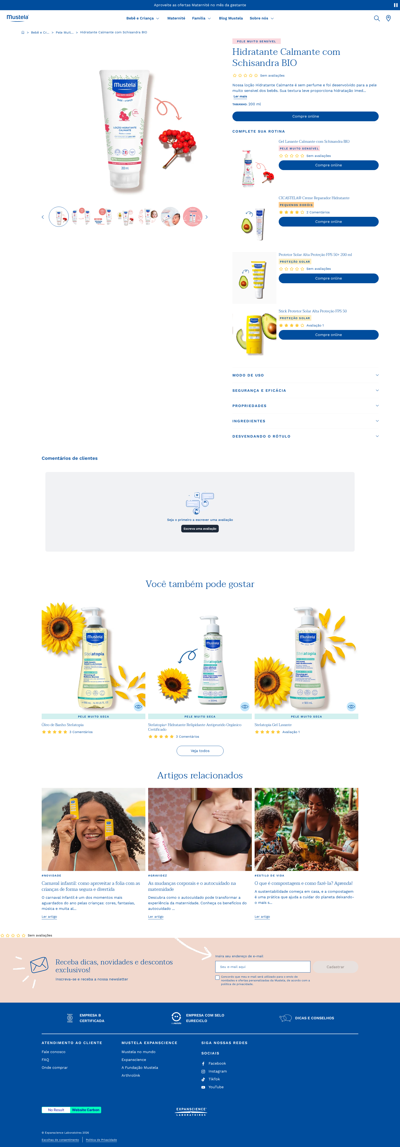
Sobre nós (259, 18)
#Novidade (52, 875)
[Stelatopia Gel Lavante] (306, 658)
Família (198, 18)
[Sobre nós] (272, 18)
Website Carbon (85, 1110)
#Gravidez (157, 875)
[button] (376, 18)
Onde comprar (55, 1067)
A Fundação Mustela (140, 1067)
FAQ (45, 1059)
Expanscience (134, 1059)
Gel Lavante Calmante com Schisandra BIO (314, 141)
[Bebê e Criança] (157, 18)
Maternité (176, 18)
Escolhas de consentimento (60, 1139)
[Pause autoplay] (396, 5)
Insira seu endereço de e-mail (239, 956)
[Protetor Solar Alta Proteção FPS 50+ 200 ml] (254, 278)
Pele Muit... (65, 32)
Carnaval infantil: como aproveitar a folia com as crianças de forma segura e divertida (91, 886)
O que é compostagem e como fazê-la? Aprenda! (304, 883)
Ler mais (240, 96)
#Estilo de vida (269, 875)
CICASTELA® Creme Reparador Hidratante (314, 198)
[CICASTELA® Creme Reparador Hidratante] (254, 221)
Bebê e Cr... (40, 32)
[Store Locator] (388, 18)
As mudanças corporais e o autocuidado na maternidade (192, 886)
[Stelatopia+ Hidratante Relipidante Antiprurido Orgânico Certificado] (200, 658)
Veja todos (200, 751)
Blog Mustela (231, 18)
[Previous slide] (42, 216)
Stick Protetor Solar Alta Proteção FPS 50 (313, 311)
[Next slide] (206, 216)
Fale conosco (54, 1052)
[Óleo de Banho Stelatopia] (93, 658)
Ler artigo (49, 916)
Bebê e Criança (140, 18)
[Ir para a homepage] (23, 32)
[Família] (209, 18)
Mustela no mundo (139, 1052)
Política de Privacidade (101, 1139)
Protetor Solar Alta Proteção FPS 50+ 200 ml (315, 255)
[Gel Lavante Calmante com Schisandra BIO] (254, 165)
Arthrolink (131, 1075)
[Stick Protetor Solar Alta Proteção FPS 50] (254, 334)
